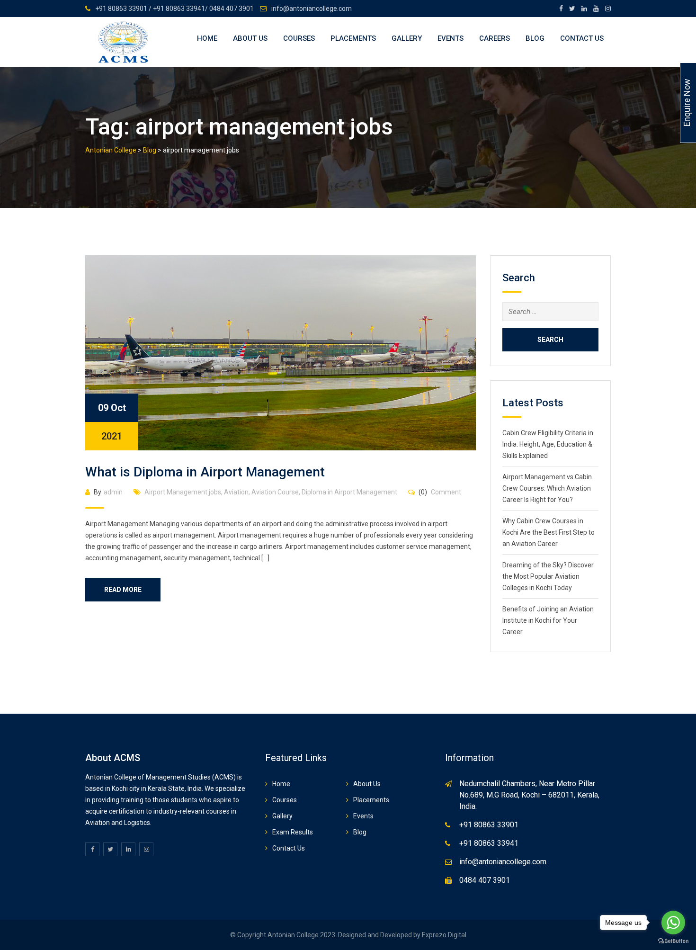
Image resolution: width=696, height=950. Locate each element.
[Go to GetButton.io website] (673, 940)
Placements (353, 38)
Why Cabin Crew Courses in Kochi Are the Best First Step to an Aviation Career (548, 532)
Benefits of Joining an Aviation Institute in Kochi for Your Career (548, 620)
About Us (250, 38)
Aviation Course (275, 492)
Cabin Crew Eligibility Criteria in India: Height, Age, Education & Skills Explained (547, 444)
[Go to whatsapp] (673, 922)
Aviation (236, 492)
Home (207, 38)
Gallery (407, 38)
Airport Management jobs (182, 492)
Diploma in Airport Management (349, 492)
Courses (299, 38)
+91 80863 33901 (488, 824)
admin (113, 492)
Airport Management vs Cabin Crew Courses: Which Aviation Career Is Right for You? (547, 488)
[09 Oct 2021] (280, 352)
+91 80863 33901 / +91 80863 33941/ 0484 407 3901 (174, 8)
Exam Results (292, 832)
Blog (535, 38)
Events (450, 38)
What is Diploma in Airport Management (205, 472)
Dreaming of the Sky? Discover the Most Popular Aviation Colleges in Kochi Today (548, 576)
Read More (123, 589)
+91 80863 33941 (488, 843)
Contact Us (582, 38)
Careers (494, 38)
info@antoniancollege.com (311, 8)
